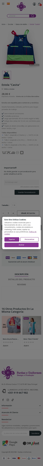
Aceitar (21, 245)
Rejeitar (12, 239)
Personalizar (29, 239)
